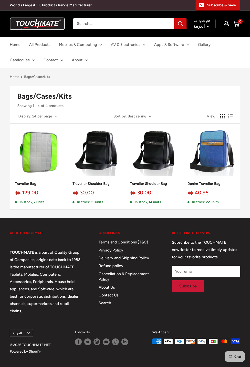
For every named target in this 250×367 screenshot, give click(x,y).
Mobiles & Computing (78, 44)
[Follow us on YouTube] (106, 341)
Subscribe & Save (221, 5)
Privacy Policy (111, 250)
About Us (107, 287)
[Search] (180, 23)
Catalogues (20, 60)
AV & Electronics (125, 44)
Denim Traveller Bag (204, 183)
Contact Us (108, 295)
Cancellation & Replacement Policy (124, 277)
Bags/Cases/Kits (37, 77)
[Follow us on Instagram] (97, 341)
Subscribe (188, 286)
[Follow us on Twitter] (87, 341)
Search (105, 303)
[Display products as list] (230, 116)
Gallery (204, 44)
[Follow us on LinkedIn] (124, 341)
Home (15, 44)
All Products (39, 44)
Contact (50, 60)
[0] (236, 24)
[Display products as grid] (222, 116)
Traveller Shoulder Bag (91, 183)
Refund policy (111, 265)
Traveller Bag (25, 183)
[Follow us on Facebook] (78, 341)
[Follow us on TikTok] (115, 341)
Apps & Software (169, 44)
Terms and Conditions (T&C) (123, 242)
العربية (17, 333)
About (77, 60)
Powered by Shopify (25, 351)
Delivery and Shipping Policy (124, 258)
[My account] (226, 23)
